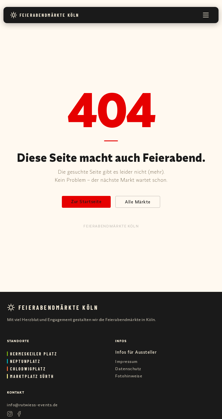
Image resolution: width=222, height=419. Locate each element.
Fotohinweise (128, 376)
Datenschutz (128, 368)
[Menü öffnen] (206, 15)
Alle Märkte (138, 202)
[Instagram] (10, 414)
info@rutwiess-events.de (32, 404)
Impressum (126, 361)
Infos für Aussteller (136, 352)
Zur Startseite (86, 201)
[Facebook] (19, 414)
